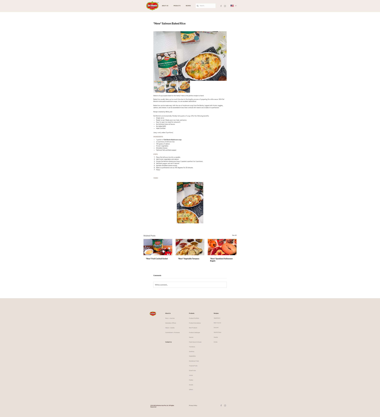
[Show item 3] (184, 87)
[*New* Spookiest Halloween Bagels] (222, 247)
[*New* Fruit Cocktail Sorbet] (157, 247)
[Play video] (190, 202)
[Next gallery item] (224, 56)
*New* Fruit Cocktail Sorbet (157, 259)
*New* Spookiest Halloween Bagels (221, 260)
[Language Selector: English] (233, 6)
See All (234, 235)
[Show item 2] (172, 87)
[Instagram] (225, 6)
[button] (168, 313)
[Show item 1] (159, 87)
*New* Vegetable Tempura (188, 259)
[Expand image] (190, 56)
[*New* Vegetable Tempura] (190, 247)
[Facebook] (221, 6)
